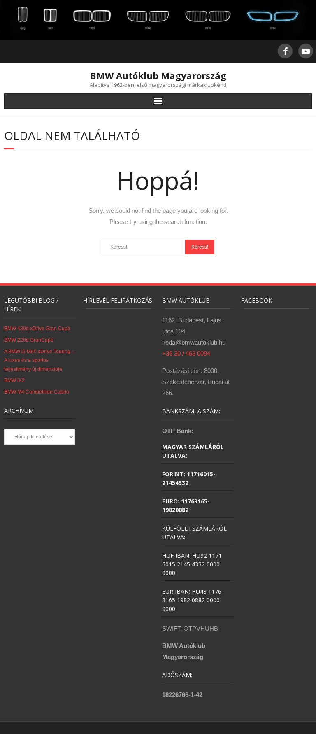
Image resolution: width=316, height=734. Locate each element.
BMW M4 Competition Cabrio (36, 392)
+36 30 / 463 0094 (186, 353)
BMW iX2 (14, 380)
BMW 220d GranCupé (28, 340)
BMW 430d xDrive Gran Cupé (37, 328)
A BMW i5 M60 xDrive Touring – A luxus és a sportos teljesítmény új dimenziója (39, 360)
